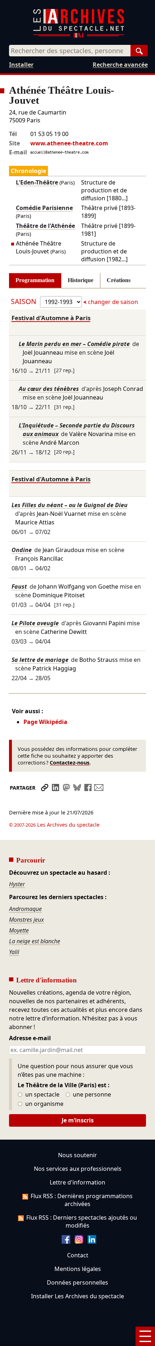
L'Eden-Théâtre (37, 182)
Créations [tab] (118, 280)
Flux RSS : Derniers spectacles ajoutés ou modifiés (81, 1221)
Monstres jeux (26, 920)
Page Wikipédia (45, 722)
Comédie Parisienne (44, 208)
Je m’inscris (78, 1120)
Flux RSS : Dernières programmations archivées (82, 1200)
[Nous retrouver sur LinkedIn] (92, 1241)
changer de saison (112, 302)
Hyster (17, 884)
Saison (24, 301)
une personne (91, 1095)
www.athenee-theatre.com (69, 143)
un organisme (43, 1104)
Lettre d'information (77, 1182)
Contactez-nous (69, 762)
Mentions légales (77, 1269)
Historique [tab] (80, 280)
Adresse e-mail (30, 1038)
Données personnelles (77, 1282)
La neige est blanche (34, 941)
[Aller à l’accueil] (78, 36)
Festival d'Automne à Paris (51, 318)
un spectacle (41, 1095)
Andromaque (25, 909)
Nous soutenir (77, 1155)
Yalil (14, 952)
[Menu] (145, 1336)
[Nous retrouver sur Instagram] (79, 1241)
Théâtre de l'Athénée (45, 226)
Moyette (19, 930)
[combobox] (69, 50)
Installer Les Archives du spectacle (77, 1296)
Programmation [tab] (34, 280)
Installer (21, 65)
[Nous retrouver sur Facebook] (66, 1241)
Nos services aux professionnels (77, 1169)
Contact (77, 1255)
